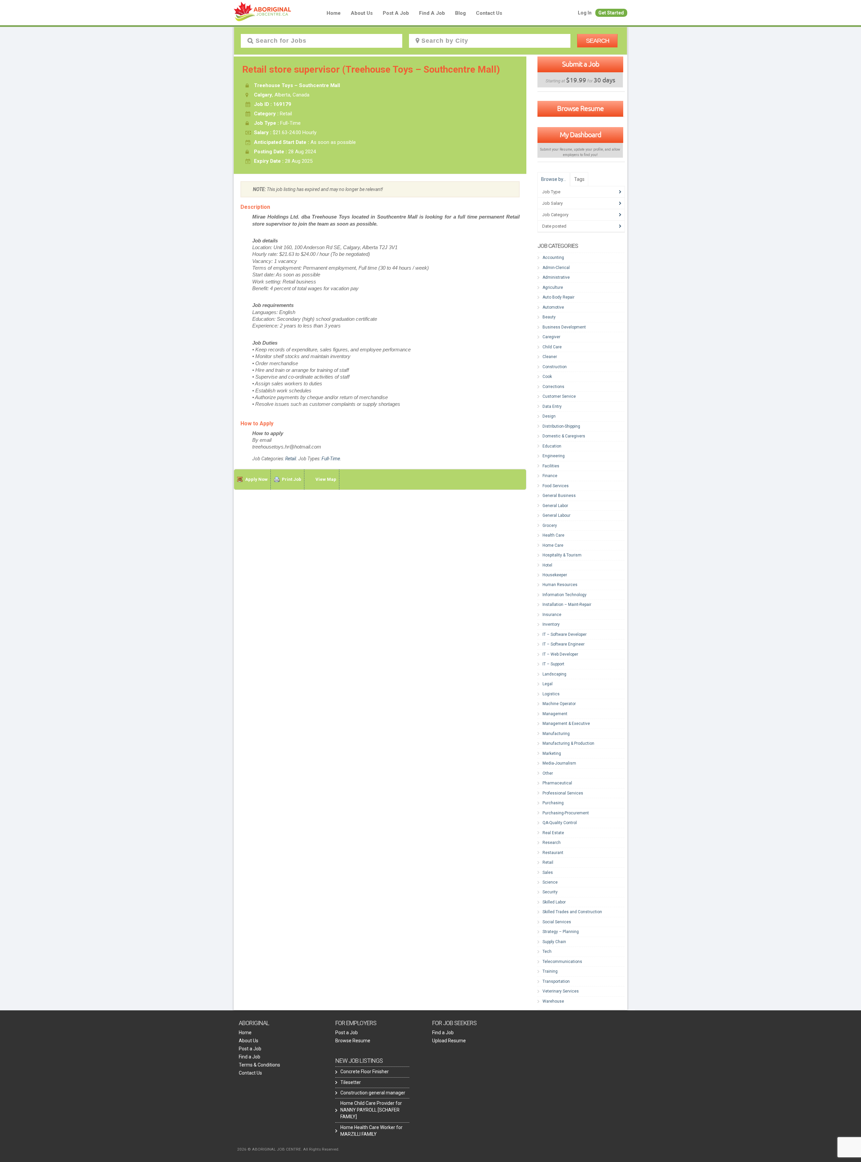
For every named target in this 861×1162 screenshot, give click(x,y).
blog (460, 13)
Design (549, 416)
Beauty (549, 317)
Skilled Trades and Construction (572, 911)
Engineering (553, 456)
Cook (547, 376)
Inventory (551, 624)
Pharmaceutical (557, 783)
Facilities (550, 466)
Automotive (553, 307)
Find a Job (432, 13)
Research (551, 842)
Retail (290, 458)
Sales (547, 872)
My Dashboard (580, 134)
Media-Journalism (559, 763)
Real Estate (553, 832)
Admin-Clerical (556, 267)
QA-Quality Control (559, 822)
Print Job (291, 479)
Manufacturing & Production (568, 743)
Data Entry (552, 406)
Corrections (553, 386)
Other (547, 773)
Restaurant (552, 852)
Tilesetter (350, 1082)
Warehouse (553, 1001)
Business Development (564, 327)
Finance (549, 475)
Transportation (556, 981)
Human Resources (559, 584)
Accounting (553, 257)
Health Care (553, 535)
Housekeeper (554, 575)
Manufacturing (556, 733)
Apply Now (256, 479)
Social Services (556, 922)
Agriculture (552, 287)
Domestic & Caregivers (563, 436)
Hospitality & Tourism (562, 555)
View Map (325, 479)
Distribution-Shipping (561, 426)
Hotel (547, 565)
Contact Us (489, 13)
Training (550, 971)
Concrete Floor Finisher (364, 1071)
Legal (547, 684)
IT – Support (553, 664)
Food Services (555, 485)
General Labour (556, 515)
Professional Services (562, 793)
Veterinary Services (560, 991)
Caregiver (551, 337)
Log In (585, 12)
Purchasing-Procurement (565, 813)
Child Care (552, 347)
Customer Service (559, 396)
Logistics (551, 694)
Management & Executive (566, 723)
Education (551, 446)
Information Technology (564, 594)
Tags (579, 179)
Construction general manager (372, 1092)
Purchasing (553, 803)
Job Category (555, 214)
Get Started (611, 12)
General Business (559, 495)
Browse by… (553, 179)
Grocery (549, 525)
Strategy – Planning (560, 931)
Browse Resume (580, 108)
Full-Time (331, 458)
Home (334, 13)
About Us (362, 13)
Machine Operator (559, 703)
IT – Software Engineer (563, 644)
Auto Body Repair (558, 297)
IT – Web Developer (560, 654)
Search (597, 40)
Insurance (551, 614)
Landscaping (554, 674)
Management (554, 713)
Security (550, 892)
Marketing (551, 753)
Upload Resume (449, 1040)
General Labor (555, 505)
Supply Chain (554, 941)
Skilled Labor (554, 902)
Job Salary (552, 203)
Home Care (552, 545)
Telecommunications (562, 961)
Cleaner (549, 356)
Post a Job (396, 13)
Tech (547, 951)
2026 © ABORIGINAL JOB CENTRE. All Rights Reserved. (288, 1149)
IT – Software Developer (564, 634)
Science (550, 882)
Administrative (556, 277)
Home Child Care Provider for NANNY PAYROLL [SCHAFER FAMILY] (371, 1109)
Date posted (554, 226)
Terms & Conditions (259, 1065)
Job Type (551, 191)
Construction (554, 366)
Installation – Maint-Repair (566, 604)
